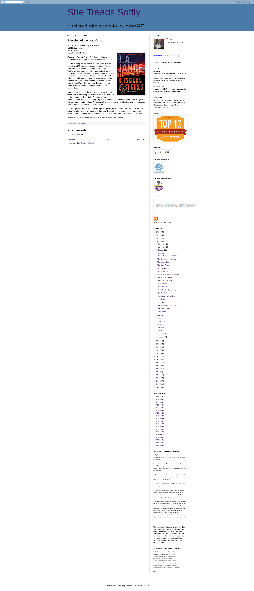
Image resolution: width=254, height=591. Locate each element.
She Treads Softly (103, 12)
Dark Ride (161, 299)
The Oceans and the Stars (166, 259)
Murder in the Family (164, 281)
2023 (158, 241)
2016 (158, 359)
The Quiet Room (163, 265)
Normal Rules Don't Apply (166, 290)
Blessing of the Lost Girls (166, 296)
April (159, 328)
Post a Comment (77, 135)
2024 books (159, 399)
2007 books (159, 445)
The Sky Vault (162, 293)
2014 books (159, 426)
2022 (158, 341)
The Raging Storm (164, 308)
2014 (158, 366)
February (161, 334)
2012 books (159, 432)
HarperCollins (72, 50)
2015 (158, 362)
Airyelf (131, 586)
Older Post (141, 139)
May (159, 325)
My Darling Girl (162, 271)
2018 (158, 353)
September (162, 253)
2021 (158, 344)
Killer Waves (161, 311)
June (160, 321)
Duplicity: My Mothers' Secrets (168, 274)
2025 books (159, 397)
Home (107, 139)
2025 (158, 235)
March (160, 331)
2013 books (159, 429)
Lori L (171, 39)
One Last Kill (162, 268)
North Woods (162, 284)
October (161, 250)
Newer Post (72, 139)
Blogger (146, 586)
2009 (158, 381)
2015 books (159, 424)
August (160, 315)
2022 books (159, 405)
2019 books (159, 413)
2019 (158, 350)
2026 (158, 232)
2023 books (159, 402)
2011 (158, 375)
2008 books (159, 443)
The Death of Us (163, 262)
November (162, 247)
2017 (158, 356)
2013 (158, 369)
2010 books (159, 437)
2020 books (159, 410)
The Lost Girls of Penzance (167, 256)
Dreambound (162, 302)
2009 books (159, 440)
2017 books (159, 418)
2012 (158, 372)
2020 (158, 347)
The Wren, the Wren (164, 277)
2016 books (159, 421)
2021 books (159, 408)
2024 (158, 238)
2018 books (159, 416)
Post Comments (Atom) (85, 143)
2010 (158, 378)
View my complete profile (175, 43)
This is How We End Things (167, 305)
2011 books (159, 435)
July (159, 318)
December (162, 244)
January (161, 337)
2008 (158, 384)
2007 (158, 387)
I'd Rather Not (162, 287)
